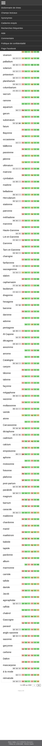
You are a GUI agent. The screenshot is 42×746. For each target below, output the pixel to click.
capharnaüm (9, 282)
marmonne (8, 567)
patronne (7, 211)
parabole (7, 490)
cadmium (7, 438)
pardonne (8, 555)
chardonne (8, 522)
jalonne (6, 159)
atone (6, 418)
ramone (7, 100)
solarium (7, 68)
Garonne (7, 243)
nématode (8, 678)
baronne (7, 308)
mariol (6, 529)
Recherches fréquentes (12, 28)
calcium (7, 444)
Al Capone (8, 334)
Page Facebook (8, 48)
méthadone (9, 217)
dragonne (8, 295)
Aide (3, 33)
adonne (7, 321)
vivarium (7, 55)
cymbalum (8, 178)
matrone (7, 172)
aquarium (8, 107)
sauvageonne (10, 269)
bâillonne (7, 146)
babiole (6, 542)
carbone (7, 652)
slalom (6, 275)
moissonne (8, 464)
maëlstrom (8, 535)
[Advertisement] (21, 713)
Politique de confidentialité (13, 43)
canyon (6, 366)
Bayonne (7, 133)
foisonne (7, 470)
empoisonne (9, 451)
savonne (7, 399)
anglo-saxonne (10, 632)
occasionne (9, 139)
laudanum (8, 288)
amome (7, 353)
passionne (8, 152)
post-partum (9, 483)
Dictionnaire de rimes (11, 8)
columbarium (9, 87)
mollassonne (9, 405)
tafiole (6, 580)
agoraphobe (9, 600)
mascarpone (9, 665)
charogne (8, 256)
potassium (8, 74)
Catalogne (8, 360)
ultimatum (8, 165)
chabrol (6, 613)
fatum (6, 126)
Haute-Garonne (11, 230)
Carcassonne (10, 425)
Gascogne (8, 619)
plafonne (7, 477)
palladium (8, 61)
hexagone (8, 301)
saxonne (7, 639)
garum (6, 113)
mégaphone (9, 392)
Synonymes (6, 18)
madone (7, 185)
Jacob (6, 593)
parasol (6, 626)
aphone (7, 457)
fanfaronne (8, 262)
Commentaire (7, 38)
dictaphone (8, 431)
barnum (7, 503)
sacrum (7, 94)
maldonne (8, 516)
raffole (6, 606)
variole (6, 412)
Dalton (6, 658)
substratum (9, 120)
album (6, 561)
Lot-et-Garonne (11, 236)
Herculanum (9, 198)
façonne (7, 386)
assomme (8, 347)
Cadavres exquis (9, 23)
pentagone (8, 327)
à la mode (8, 671)
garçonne (8, 645)
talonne (6, 379)
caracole (7, 509)
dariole (6, 587)
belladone (8, 191)
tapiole (6, 548)
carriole (6, 574)
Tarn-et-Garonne (11, 249)
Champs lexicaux (9, 13)
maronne (7, 224)
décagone (8, 340)
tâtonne (7, 373)
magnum (7, 496)
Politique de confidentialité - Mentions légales (21, 744)
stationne (7, 204)
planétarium (9, 81)
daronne (7, 314)
